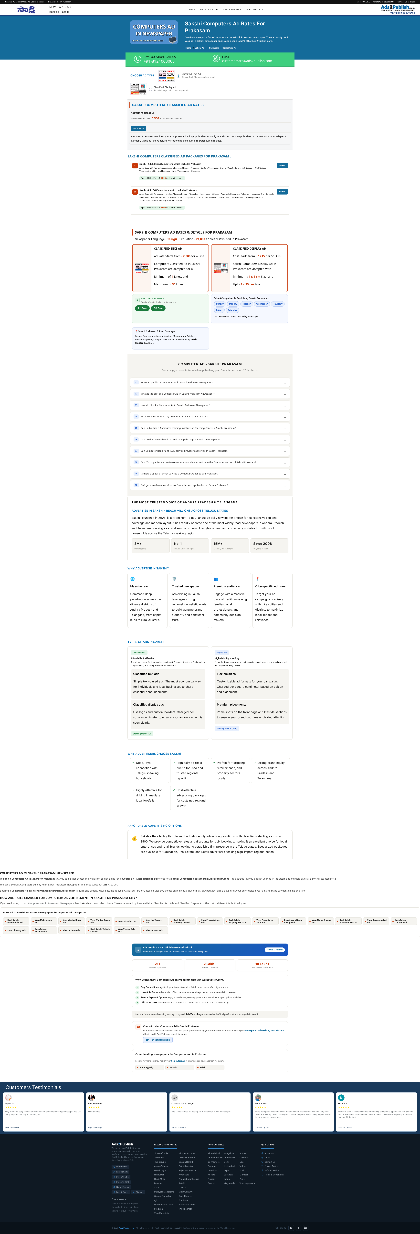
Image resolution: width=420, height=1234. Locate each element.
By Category (207, 9)
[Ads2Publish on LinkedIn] (305, 1228)
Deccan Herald (186, 1161)
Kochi (242, 1170)
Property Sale (122, 1176)
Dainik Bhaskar (186, 1166)
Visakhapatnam (247, 1183)
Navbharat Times (187, 1204)
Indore (243, 1166)
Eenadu (158, 1183)
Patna (227, 1178)
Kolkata (211, 1174)
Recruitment (121, 1171)
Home (192, 9)
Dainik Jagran (160, 1170)
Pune (242, 1178)
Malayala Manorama (164, 1191)
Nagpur (211, 1178)
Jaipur (227, 1170)
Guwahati (212, 1166)
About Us (269, 1153)
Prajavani (158, 1208)
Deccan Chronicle (187, 1157)
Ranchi (211, 1183)
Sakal (156, 1187)
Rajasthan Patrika (187, 1170)
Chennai (244, 1157)
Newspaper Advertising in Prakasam (264, 1030)
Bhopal (243, 1153)
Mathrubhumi (185, 1191)
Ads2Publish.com (126, 1227)
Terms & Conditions (274, 1174)
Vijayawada (229, 1183)
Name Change (122, 1187)
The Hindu (159, 1157)
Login (412, 2)
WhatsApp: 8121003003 (383, 2)
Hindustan (159, 1174)
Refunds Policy (271, 1170)
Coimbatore (214, 1161)
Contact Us (402, 2)
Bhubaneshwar (215, 1157)
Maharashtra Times (163, 1204)
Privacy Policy (271, 1166)
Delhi (226, 1161)
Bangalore (229, 1153)
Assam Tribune (161, 1166)
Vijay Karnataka (161, 1213)
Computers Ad (178, 1060)
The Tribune (160, 1161)
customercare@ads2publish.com (247, 61)
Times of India (161, 1153)
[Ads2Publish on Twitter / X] (298, 1228)
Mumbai (244, 1174)
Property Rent (122, 1182)
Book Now (138, 128)
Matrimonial (121, 1166)
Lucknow (228, 1174)
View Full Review (12, 1128)
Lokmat (182, 1187)
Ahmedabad (214, 1153)
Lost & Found (122, 1192)
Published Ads (254, 9)
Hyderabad (229, 1166)
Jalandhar (212, 1170)
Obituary (140, 1192)
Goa (241, 1161)
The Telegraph (185, 1208)
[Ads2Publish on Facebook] (291, 1228)
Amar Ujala (184, 1174)
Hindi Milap (159, 1178)
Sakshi (182, 1183)
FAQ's (267, 1157)
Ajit (155, 1200)
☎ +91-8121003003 (158, 1039)
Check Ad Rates (232, 9)
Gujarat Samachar (163, 1195)
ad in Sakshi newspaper (204, 41)
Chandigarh (229, 1157)
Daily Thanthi (185, 1195)
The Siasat (184, 1200)
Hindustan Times (187, 1153)
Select (282, 165)
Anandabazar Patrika (189, 1178)
